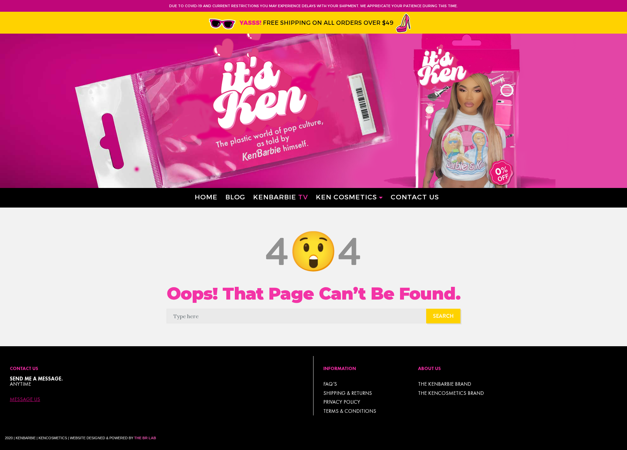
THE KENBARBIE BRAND (444, 383)
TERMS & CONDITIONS (349, 411)
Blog (235, 197)
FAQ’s (330, 383)
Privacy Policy (341, 401)
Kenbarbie (280, 197)
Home (206, 197)
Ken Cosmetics (346, 197)
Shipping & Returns (347, 393)
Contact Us (415, 197)
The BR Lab (145, 438)
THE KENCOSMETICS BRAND (451, 393)
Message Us (25, 399)
